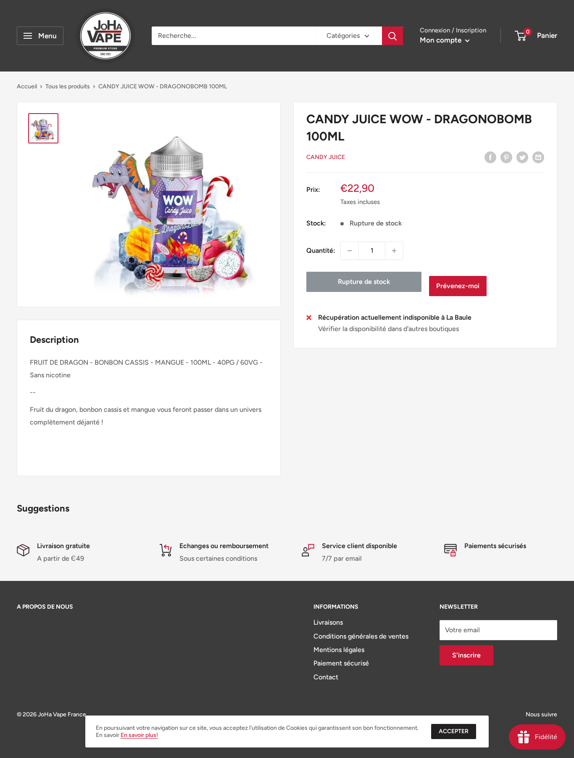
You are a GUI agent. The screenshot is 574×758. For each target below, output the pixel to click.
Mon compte (441, 40)
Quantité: (320, 250)
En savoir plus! (139, 735)
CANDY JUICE (325, 157)
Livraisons (328, 622)
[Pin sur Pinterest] (506, 157)
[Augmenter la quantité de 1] (394, 251)
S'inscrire (466, 655)
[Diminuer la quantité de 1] (349, 251)
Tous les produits (67, 86)
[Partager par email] (538, 157)
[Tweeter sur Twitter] (522, 157)
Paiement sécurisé (341, 663)
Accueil (27, 86)
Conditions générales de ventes (360, 636)
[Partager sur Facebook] (490, 157)
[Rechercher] (392, 36)
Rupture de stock (364, 282)
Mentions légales (338, 650)
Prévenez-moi (457, 286)
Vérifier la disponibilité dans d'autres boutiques (388, 329)
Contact (325, 677)
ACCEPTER (454, 731)
